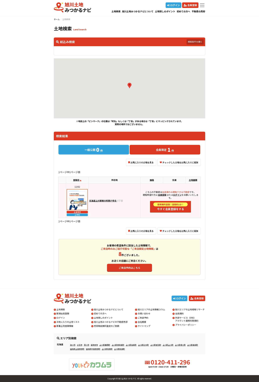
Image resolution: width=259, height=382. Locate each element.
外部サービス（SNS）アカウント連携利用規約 (186, 319)
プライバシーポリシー (185, 324)
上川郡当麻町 (131, 345)
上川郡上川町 (168, 345)
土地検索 (116, 11)
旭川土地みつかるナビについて (137, 11)
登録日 (76, 179)
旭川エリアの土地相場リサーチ (190, 309)
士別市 (79, 345)
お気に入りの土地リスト (68, 321)
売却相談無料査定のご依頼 (106, 325)
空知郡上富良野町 (77, 349)
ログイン (175, 5)
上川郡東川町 (180, 345)
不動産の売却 (198, 11)
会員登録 (192, 5)
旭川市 (72, 345)
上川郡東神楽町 (118, 345)
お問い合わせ (144, 313)
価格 (152, 179)
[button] (129, 85)
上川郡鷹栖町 (104, 345)
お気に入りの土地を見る (142, 162)
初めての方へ (183, 11)
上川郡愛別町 (155, 345)
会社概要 (142, 321)
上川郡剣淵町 (119, 349)
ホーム (57, 19)
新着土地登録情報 (65, 325)
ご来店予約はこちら (129, 268)
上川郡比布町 (143, 345)
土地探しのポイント (165, 11)
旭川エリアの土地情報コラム (151, 309)
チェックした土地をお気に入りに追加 (180, 162)
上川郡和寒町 (107, 349)
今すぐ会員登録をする (170, 207)
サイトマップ (144, 325)
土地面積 (193, 179)
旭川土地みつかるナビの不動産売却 (111, 321)
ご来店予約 (143, 317)
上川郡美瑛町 (192, 345)
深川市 (86, 345)
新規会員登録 (63, 313)
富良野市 (94, 345)
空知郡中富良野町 (93, 349)
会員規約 (179, 313)
